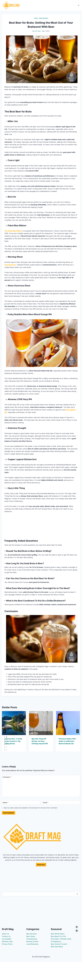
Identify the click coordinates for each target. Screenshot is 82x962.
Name (5, 803)
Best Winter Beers (57, 934)
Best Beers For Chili (58, 936)
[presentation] (14, 723)
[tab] (6, 739)
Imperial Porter (10, 265)
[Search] (77, 894)
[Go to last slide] (4, 731)
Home (36, 18)
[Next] (77, 731)
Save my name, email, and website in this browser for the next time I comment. (31, 808)
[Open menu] (78, 5)
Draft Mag (37, 31)
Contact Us (6, 936)
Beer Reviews (43, 18)
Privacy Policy (7, 944)
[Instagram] (76, 930)
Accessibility (6, 939)
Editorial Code (7, 941)
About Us (5, 934)
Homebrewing (31, 939)
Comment (7, 777)
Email (45, 803)
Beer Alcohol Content (59, 944)
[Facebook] (76, 927)
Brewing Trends (32, 941)
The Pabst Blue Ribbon (13, 231)
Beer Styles (30, 936)
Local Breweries (32, 944)
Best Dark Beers (57, 947)
